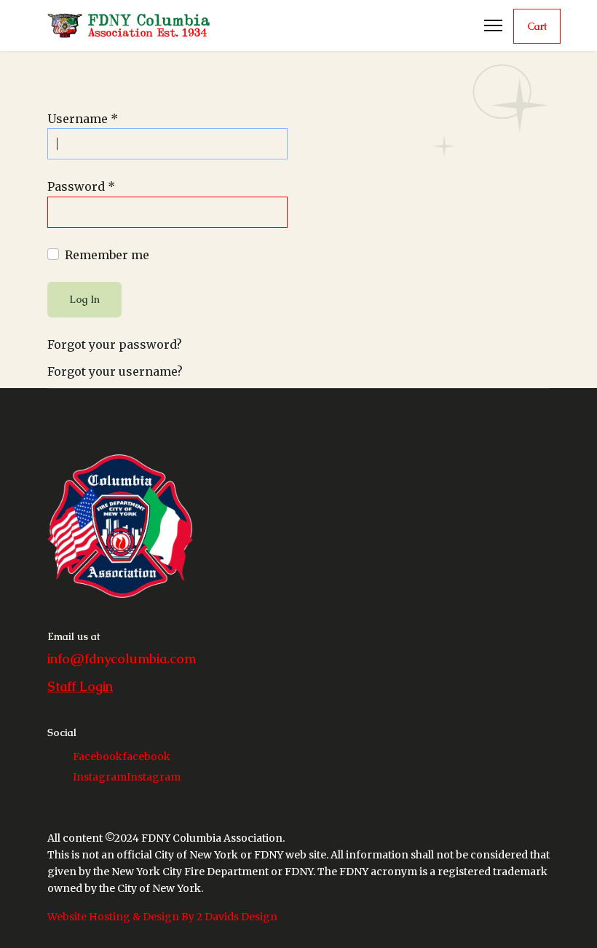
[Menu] (493, 25)
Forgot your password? (114, 344)
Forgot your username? (115, 371)
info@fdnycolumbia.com (121, 658)
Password (81, 186)
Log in (84, 299)
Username (82, 118)
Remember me (107, 255)
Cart (537, 26)
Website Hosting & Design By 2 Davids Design (162, 916)
